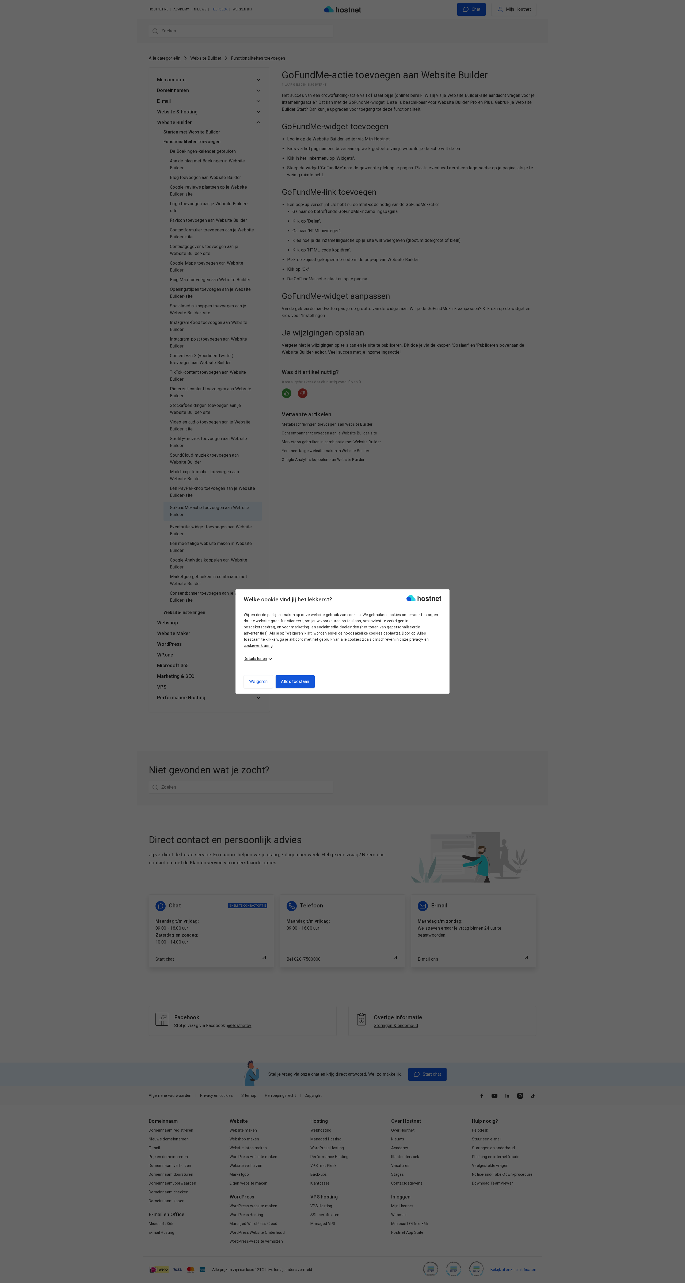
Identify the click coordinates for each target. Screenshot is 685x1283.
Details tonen (255, 658)
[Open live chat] (675, 1275)
